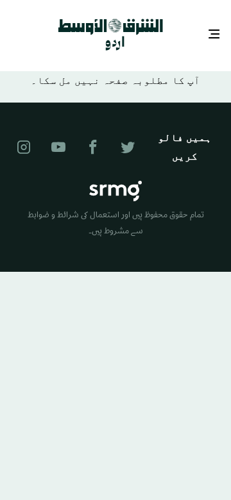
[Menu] (214, 33)
